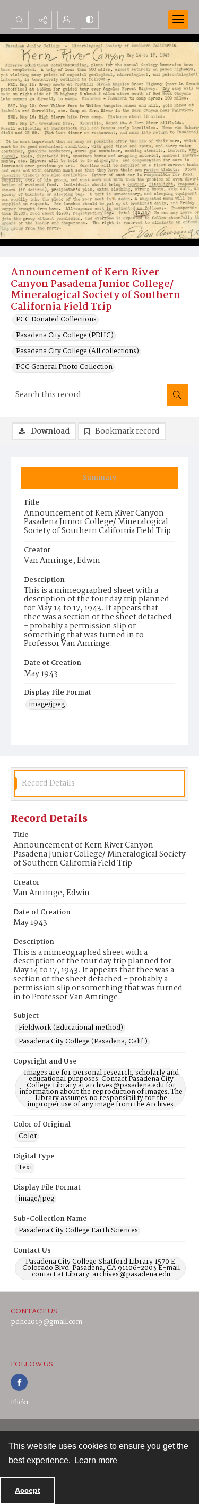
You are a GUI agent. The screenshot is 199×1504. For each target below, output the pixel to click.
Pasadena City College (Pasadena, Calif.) (83, 1042)
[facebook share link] (19, 1382)
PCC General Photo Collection (64, 367)
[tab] (99, 478)
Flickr (20, 1402)
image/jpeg (47, 704)
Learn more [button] (95, 1460)
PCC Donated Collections (56, 319)
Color (28, 1136)
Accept (27, 1490)
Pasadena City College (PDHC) (65, 335)
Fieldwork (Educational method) (71, 1028)
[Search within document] (177, 395)
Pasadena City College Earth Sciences (78, 1231)
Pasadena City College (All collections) (77, 351)
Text (25, 1168)
